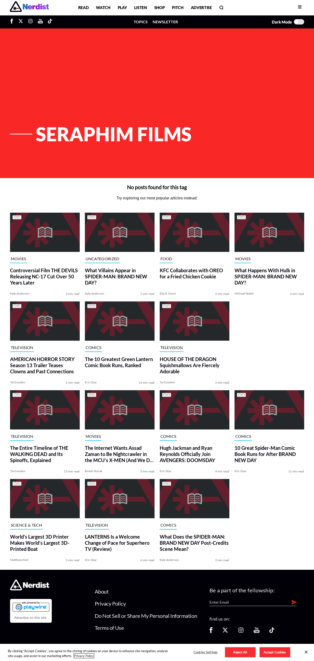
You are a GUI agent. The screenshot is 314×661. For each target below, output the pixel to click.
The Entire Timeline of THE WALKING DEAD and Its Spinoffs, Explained (39, 454)
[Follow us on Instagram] (241, 632)
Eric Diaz (91, 382)
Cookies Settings (206, 652)
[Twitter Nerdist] (21, 21)
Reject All (240, 652)
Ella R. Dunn (168, 293)
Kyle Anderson (20, 293)
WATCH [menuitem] (103, 7)
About (102, 591)
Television (22, 347)
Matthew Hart (19, 560)
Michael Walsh (244, 293)
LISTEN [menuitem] (140, 7)
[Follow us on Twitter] (225, 632)
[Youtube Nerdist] (40, 21)
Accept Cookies (275, 652)
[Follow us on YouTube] (257, 632)
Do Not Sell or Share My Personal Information (146, 615)
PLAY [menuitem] (122, 7)
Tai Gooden (17, 382)
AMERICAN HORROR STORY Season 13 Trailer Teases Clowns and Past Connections (42, 365)
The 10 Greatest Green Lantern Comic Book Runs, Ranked (119, 362)
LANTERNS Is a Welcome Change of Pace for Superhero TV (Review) (117, 543)
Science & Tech (26, 525)
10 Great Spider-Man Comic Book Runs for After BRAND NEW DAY (265, 454)
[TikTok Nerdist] (49, 21)
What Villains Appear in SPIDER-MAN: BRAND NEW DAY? (116, 276)
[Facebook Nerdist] (13, 21)
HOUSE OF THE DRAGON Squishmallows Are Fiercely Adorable (190, 365)
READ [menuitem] (83, 7)
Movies (18, 258)
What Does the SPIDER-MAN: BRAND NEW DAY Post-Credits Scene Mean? (194, 543)
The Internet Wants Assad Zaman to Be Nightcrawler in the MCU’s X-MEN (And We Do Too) (119, 454)
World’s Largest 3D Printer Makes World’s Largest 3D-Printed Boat (39, 543)
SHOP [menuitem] (159, 7)
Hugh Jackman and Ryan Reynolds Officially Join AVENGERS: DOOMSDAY (187, 454)
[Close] (306, 652)
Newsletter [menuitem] (165, 21)
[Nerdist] (29, 7)
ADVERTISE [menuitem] (201, 7)
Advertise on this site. (30, 618)
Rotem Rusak (94, 471)
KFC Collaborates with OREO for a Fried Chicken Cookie (191, 273)
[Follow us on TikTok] (271, 632)
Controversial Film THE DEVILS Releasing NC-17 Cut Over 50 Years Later (44, 276)
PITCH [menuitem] (177, 7)
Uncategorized (102, 258)
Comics (94, 347)
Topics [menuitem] (141, 21)
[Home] (29, 589)
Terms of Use (109, 627)
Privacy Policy (110, 603)
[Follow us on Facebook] (210, 632)
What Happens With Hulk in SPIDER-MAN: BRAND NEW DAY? (266, 276)
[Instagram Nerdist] (30, 21)
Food (166, 258)
